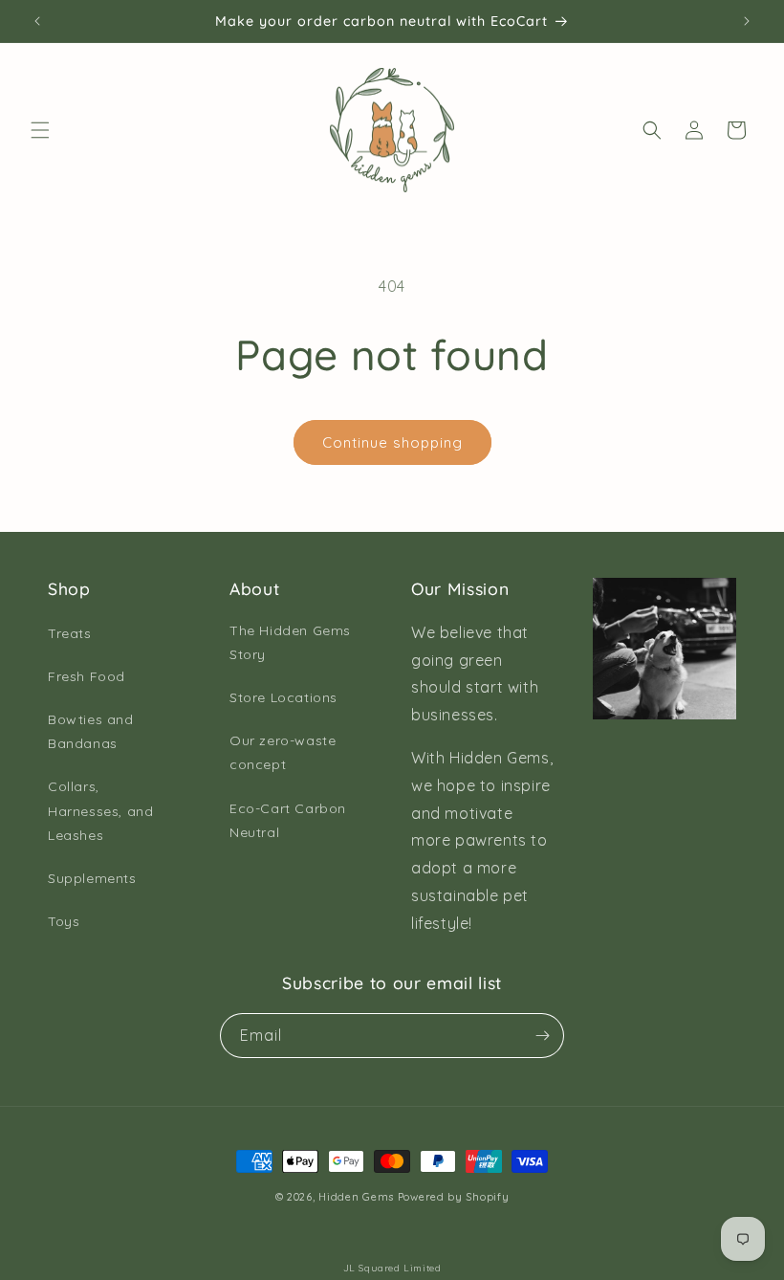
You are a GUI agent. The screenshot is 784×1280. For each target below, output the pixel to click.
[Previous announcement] (37, 21)
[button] (40, 130)
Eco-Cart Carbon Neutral (287, 820)
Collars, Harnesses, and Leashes (100, 810)
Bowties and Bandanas (91, 731)
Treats (70, 633)
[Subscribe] (542, 1035)
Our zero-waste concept (282, 752)
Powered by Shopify (454, 1196)
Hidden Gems (356, 1196)
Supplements (92, 878)
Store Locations (283, 697)
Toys (63, 921)
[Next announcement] (747, 21)
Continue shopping (392, 442)
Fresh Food (86, 676)
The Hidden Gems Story (290, 642)
